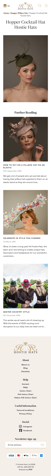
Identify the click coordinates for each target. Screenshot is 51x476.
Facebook (27, 430)
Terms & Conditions (25, 410)
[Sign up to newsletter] (42, 445)
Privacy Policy (25, 413)
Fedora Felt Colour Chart (25, 397)
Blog (25, 368)
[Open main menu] (46, 6)
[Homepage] (25, 6)
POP (30, 469)
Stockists (25, 371)
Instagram (27, 426)
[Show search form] (40, 6)
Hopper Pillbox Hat (19, 13)
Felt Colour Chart (25, 394)
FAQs (25, 387)
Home (6, 13)
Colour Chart (25, 390)
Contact (25, 384)
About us (25, 364)
